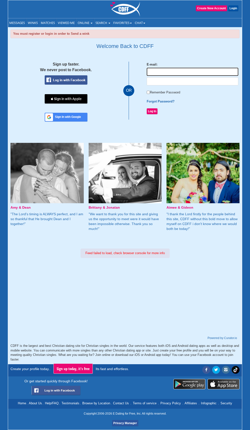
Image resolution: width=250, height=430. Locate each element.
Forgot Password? (161, 101)
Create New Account (211, 8)
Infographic (209, 403)
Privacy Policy (170, 403)
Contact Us (121, 403)
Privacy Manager (125, 423)
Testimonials (70, 403)
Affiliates (191, 403)
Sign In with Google (68, 117)
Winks (33, 23)
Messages (17, 23)
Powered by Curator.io (222, 337)
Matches (48, 23)
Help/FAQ (52, 403)
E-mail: (152, 64)
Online (84, 23)
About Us (35, 403)
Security (226, 403)
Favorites (121, 23)
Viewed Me (66, 23)
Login (233, 8)
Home (22, 403)
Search (101, 23)
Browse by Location (96, 403)
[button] (66, 99)
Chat (139, 23)
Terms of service (144, 403)
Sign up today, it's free (73, 368)
